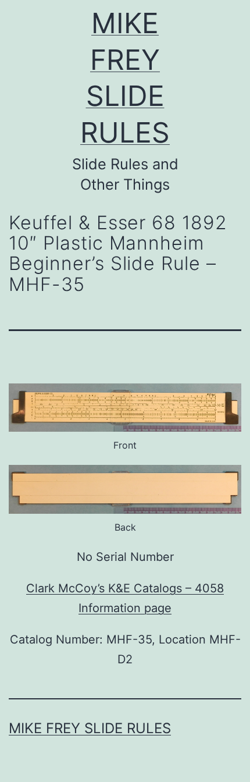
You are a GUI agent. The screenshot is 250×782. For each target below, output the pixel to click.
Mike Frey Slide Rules (90, 728)
